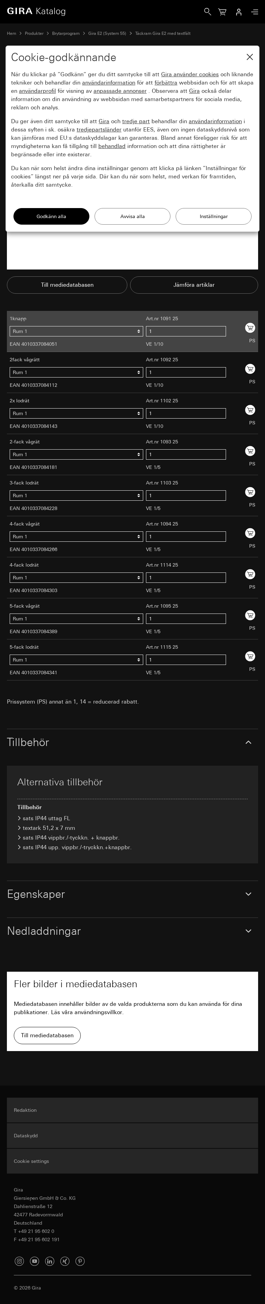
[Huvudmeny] (253, 12)
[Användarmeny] (238, 11)
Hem (11, 33)
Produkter (34, 33)
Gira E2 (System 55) (107, 33)
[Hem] (105, 12)
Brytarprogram (66, 33)
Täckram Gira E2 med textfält (162, 33)
